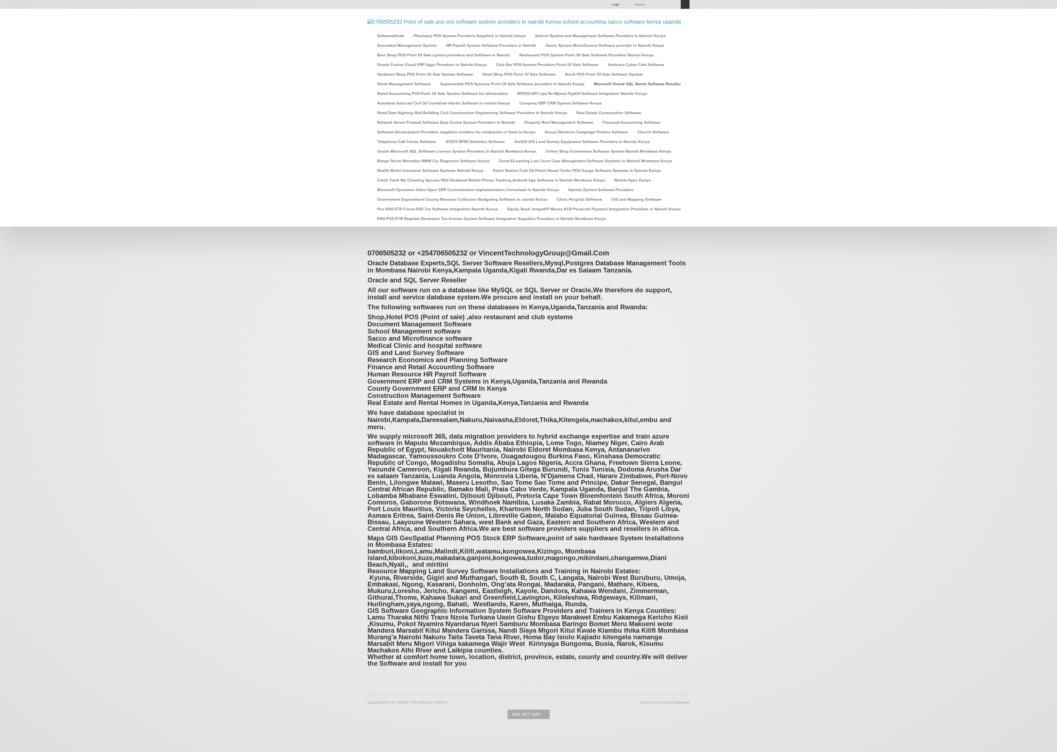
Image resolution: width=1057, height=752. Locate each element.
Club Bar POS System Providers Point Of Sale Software (547, 64)
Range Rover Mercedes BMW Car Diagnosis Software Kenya (433, 161)
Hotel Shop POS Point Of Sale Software (518, 74)
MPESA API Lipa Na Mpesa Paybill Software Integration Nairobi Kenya (582, 93)
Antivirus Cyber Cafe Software (636, 64)
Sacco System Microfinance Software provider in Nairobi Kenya (605, 45)
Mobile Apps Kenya (632, 180)
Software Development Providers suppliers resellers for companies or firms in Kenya (456, 132)
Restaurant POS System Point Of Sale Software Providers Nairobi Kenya (586, 55)
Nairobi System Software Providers (600, 190)
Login (615, 4)
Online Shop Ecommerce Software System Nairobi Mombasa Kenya (608, 151)
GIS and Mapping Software (636, 199)
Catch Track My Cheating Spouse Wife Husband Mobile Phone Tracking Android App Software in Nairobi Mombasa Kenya (491, 180)
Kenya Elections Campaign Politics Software (586, 132)
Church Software (653, 132)
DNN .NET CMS (526, 714)
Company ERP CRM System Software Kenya (560, 103)
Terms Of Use (650, 702)
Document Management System (407, 45)
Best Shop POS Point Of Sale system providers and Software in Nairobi (443, 55)
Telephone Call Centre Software (406, 141)
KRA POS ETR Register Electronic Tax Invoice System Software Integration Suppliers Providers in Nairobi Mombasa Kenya (491, 218)
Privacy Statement (676, 702)
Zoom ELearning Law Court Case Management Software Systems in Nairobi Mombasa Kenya (585, 161)
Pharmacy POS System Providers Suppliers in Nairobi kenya (470, 36)
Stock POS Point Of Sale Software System (604, 74)
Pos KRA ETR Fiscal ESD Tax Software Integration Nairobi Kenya (437, 209)
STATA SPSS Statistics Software (475, 141)
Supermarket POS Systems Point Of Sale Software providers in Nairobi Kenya (512, 84)
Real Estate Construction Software (608, 113)
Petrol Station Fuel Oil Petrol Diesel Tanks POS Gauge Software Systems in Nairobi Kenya (577, 170)
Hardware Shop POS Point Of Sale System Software (425, 74)
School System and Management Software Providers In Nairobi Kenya (600, 36)
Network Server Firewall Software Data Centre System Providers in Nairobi (446, 122)
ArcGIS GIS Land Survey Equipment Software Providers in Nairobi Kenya (582, 141)
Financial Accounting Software (631, 122)
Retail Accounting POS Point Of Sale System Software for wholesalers (442, 93)
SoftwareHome (390, 36)
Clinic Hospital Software (579, 199)
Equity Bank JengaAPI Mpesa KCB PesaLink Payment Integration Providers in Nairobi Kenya (594, 209)
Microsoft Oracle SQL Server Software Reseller (637, 84)
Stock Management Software (404, 84)
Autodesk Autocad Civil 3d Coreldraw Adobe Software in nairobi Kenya (443, 103)
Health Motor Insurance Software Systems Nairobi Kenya (430, 170)
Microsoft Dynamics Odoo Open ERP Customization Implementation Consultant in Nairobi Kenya (468, 190)
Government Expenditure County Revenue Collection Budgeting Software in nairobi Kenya (462, 199)
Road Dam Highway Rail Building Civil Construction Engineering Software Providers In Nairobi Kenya (472, 113)
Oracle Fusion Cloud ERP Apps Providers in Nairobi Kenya (432, 64)
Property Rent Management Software (558, 122)
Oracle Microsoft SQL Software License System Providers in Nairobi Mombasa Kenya (456, 151)
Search (685, 4)
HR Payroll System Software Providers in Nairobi (491, 45)
